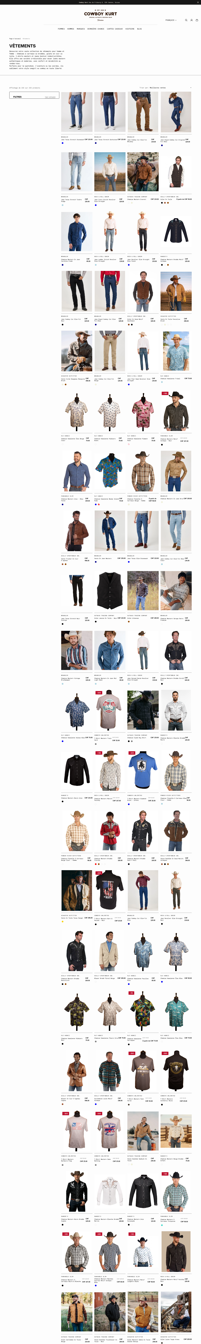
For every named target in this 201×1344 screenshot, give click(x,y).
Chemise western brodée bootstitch (70, 979)
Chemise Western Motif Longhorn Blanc (135, 1280)
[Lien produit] (76, 112)
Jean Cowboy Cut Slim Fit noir (71, 320)
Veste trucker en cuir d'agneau (69, 559)
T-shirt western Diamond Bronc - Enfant (136, 799)
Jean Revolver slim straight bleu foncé (138, 260)
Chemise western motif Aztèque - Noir (169, 440)
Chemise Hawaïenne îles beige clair (72, 439)
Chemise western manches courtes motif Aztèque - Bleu (103, 1280)
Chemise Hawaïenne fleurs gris (106, 1038)
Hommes (70, 29)
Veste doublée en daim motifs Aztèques (172, 859)
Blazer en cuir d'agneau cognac (70, 1099)
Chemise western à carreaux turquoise (168, 1220)
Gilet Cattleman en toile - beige (71, 1340)
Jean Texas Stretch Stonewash (72, 139)
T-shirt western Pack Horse (135, 1099)
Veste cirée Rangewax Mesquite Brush (73, 380)
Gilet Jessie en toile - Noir (105, 618)
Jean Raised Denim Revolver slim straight (138, 679)
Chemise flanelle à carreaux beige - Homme (136, 500)
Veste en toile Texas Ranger (72, 918)
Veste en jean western (102, 558)
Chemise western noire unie (71, 798)
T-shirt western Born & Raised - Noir (103, 919)
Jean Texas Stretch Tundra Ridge (71, 200)
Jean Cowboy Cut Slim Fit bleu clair (172, 559)
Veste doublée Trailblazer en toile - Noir (105, 1340)
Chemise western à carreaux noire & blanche (71, 1280)
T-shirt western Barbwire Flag (67, 1160)
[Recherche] (186, 20)
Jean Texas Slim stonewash (137, 558)
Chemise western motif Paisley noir (172, 1280)
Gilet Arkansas (133, 618)
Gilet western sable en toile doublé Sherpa (138, 1340)
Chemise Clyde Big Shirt (136, 738)
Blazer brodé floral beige (104, 978)
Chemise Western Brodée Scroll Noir (172, 679)
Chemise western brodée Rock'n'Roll (136, 859)
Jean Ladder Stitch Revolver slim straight (105, 260)
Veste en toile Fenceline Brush (170, 320)
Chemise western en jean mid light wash (105, 679)
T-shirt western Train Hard (102, 739)
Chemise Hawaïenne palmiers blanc (105, 439)
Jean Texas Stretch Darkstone (105, 139)
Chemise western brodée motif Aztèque (172, 260)
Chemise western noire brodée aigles (72, 1220)
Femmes (61, 29)
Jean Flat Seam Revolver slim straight (138, 380)
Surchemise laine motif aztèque (103, 1099)
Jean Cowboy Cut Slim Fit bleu (137, 919)
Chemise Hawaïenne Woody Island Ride (106, 500)
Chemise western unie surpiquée (135, 1220)
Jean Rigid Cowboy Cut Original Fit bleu (173, 140)
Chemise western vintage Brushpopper (70, 679)
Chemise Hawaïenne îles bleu (172, 978)
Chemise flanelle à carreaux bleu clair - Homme (174, 799)
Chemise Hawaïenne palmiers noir (71, 1039)
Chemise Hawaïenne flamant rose (137, 439)
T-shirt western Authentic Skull (167, 1099)
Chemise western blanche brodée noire (173, 739)
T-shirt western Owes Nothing (102, 1160)
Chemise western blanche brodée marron (106, 1220)
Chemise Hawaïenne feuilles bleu (138, 979)
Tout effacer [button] (50, 97)
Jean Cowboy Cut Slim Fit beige (104, 380)
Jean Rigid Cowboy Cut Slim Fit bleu (105, 320)
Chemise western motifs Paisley (103, 799)
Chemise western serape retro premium (172, 619)
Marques (81, 29)
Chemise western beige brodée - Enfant (173, 1159)
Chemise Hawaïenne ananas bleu (73, 738)
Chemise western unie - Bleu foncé (72, 500)
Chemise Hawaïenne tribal (170, 378)
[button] (197, 20)
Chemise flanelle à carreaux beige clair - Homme (72, 859)
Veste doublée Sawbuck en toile (137, 1159)
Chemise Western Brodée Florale (103, 859)
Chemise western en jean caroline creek (70, 260)
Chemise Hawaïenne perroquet (134, 1039)
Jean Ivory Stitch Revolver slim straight (105, 200)
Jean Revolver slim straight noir (172, 919)
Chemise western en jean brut (172, 499)
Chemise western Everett (136, 199)
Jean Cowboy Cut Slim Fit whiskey (137, 140)
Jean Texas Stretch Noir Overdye (70, 619)
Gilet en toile (166, 199)
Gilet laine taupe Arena (170, 1339)
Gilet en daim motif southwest (135, 320)
